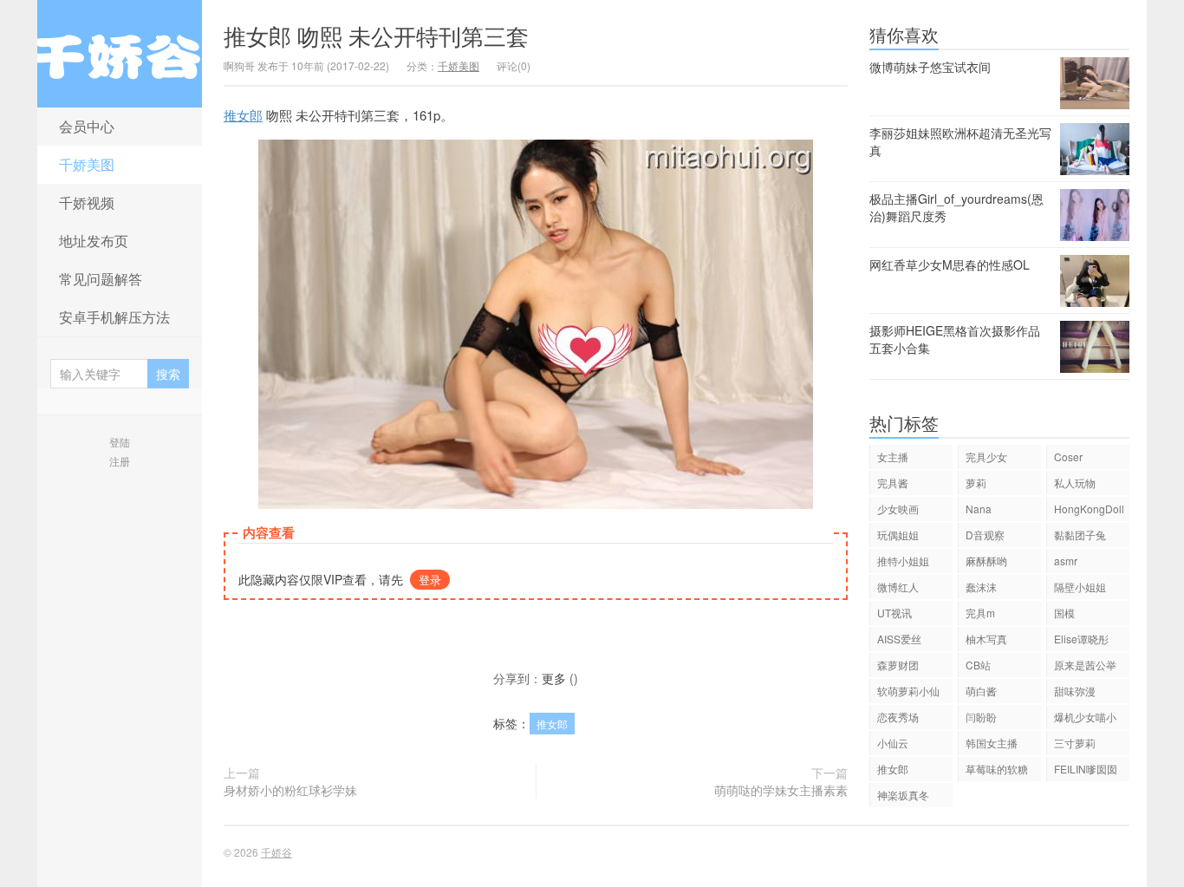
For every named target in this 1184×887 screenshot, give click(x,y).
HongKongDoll (1089, 508)
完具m (980, 612)
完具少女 (986, 456)
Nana (979, 508)
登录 (430, 579)
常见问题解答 (100, 279)
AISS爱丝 (899, 638)
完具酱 (892, 482)
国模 (1064, 612)
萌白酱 (981, 690)
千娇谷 (119, 54)
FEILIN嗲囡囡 (1085, 768)
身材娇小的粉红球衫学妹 (290, 790)
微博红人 (898, 586)
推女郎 (243, 115)
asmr (1065, 560)
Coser (1068, 456)
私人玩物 (1075, 482)
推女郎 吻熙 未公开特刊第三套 (376, 35)
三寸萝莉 (1075, 742)
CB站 (978, 664)
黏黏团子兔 (1080, 534)
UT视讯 (894, 612)
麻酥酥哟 (986, 560)
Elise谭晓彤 (1081, 638)
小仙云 (892, 742)
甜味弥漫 (1075, 690)
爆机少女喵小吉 (1085, 719)
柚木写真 (986, 638)
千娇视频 (86, 202)
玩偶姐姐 (898, 534)
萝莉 (976, 482)
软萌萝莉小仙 (908, 690)
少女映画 (898, 508)
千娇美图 (86, 164)
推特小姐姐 (903, 560)
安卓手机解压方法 (114, 317)
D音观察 (985, 534)
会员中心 (86, 126)
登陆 (119, 441)
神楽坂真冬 (903, 794)
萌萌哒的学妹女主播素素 (781, 790)
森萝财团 (898, 664)
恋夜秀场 (898, 716)
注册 (119, 460)
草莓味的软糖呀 (997, 771)
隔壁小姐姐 (1080, 586)
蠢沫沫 (981, 586)
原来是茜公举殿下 (1085, 667)
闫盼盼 (981, 716)
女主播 (892, 456)
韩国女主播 (992, 742)
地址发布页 (93, 241)
